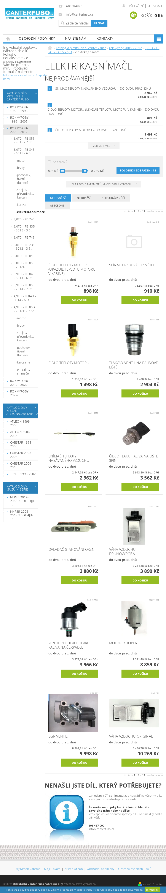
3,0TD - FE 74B (24, 219)
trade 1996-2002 (23, 474)
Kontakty (105, 38)
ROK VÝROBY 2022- (19, 393)
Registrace (155, 6)
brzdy (21, 168)
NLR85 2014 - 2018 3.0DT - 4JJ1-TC (23, 501)
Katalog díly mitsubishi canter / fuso (17, 96)
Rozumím (152, 890)
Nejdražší (84, 198)
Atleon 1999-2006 (20, 423)
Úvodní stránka (8, 38)
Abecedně (57, 205)
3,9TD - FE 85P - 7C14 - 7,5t (24, 287)
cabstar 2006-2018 (21, 465)
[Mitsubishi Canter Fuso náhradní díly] (29, 13)
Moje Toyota (52, 869)
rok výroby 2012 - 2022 (19, 383)
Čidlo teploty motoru (90, 130)
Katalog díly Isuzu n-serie (17, 487)
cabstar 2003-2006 (21, 455)
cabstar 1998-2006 (21, 444)
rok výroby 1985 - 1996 (19, 109)
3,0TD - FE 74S (24, 237)
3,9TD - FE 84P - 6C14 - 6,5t (24, 276)
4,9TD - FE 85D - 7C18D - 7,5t (24, 309)
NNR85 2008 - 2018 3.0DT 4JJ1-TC (22, 515)
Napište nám (75, 38)
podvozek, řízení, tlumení (24, 179)
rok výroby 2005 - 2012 (19, 130)
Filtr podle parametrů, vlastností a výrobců (102, 184)
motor (21, 160)
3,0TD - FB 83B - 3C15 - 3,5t (24, 228)
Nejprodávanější (113, 198)
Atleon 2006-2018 (20, 434)
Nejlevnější (58, 198)
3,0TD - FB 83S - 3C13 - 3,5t (24, 247)
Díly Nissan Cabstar (27, 869)
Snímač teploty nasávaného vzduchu (103, 88)
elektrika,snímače (27, 212)
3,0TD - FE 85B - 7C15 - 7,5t (24, 140)
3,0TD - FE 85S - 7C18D (24, 265)
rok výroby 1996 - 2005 (19, 119)
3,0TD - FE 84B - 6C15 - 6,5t (24, 151)
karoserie (23, 205)
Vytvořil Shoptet (153, 884)
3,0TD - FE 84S (24, 256)
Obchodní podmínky (37, 38)
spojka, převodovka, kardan (25, 193)
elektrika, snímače (23, 372)
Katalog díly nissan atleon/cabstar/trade (19, 410)
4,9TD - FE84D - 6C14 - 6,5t (25, 298)
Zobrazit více (101, 145)
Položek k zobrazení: (138, 170)
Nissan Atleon (74, 869)
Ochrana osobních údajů (134, 869)
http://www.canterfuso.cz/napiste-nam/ (25, 77)
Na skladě (60, 162)
